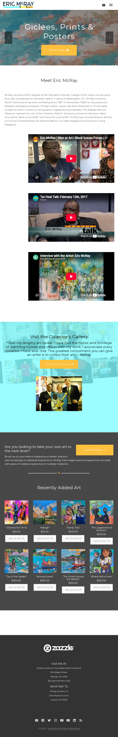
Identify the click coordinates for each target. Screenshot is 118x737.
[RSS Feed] (80, 720)
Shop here (57, 50)
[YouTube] (62, 720)
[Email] (36, 720)
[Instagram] (55, 720)
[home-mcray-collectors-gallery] (59, 393)
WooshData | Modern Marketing (64, 728)
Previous (8, 37)
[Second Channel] (68, 720)
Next (109, 37)
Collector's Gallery (58, 364)
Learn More (57, 62)
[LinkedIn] (74, 720)
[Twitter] (49, 720)
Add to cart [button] (15, 538)
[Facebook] (43, 720)
